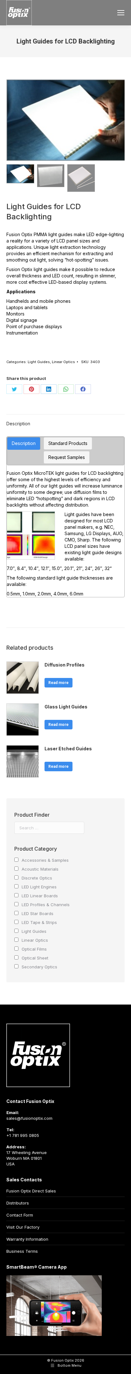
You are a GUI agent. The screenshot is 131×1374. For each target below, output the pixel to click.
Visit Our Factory (22, 1227)
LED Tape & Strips (39, 922)
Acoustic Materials (40, 869)
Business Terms (22, 1251)
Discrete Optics (37, 877)
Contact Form (19, 1215)
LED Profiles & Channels (46, 904)
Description (24, 443)
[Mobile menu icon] (121, 13)
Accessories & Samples (45, 860)
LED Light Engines (39, 886)
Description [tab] (18, 423)
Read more (58, 682)
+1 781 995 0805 (22, 1135)
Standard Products (67, 443)
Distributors (17, 1202)
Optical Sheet (35, 957)
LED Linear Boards (40, 895)
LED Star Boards (37, 913)
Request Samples (66, 457)
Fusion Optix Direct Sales (31, 1190)
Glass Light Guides (66, 706)
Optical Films (34, 949)
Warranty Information (27, 1239)
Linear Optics (63, 362)
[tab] (23, 443)
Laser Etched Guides (68, 748)
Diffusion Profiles (65, 664)
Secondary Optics (39, 966)
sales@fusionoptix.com (29, 1118)
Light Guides (39, 362)
